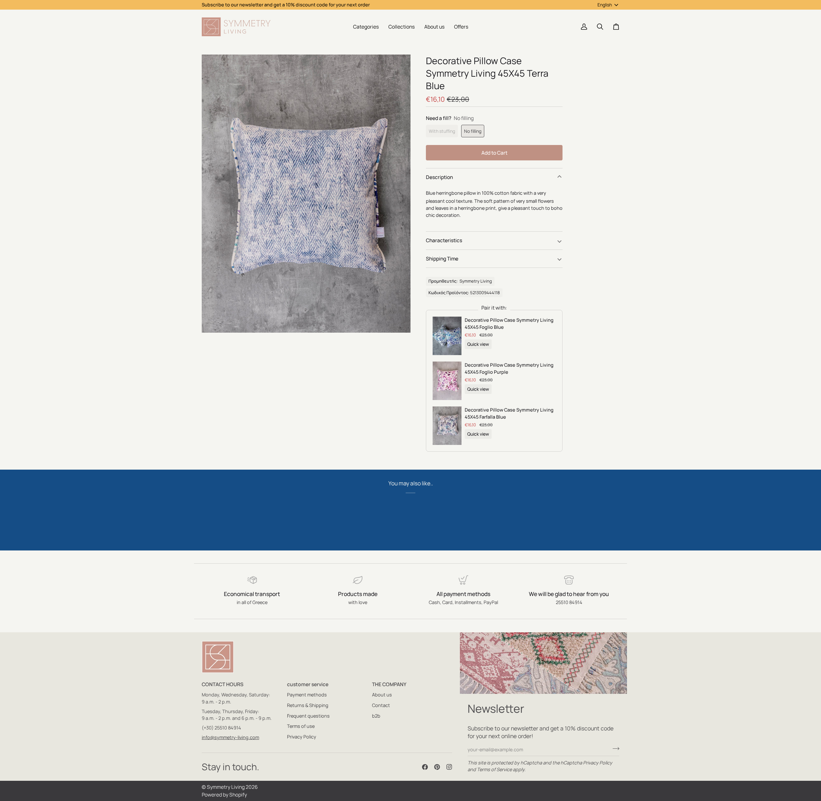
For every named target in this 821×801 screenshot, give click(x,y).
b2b (376, 716)
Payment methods (307, 695)
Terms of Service (494, 769)
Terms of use (301, 726)
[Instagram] (449, 767)
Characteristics (444, 240)
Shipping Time (442, 258)
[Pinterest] (437, 767)
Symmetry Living (226, 786)
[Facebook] (425, 767)
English (604, 5)
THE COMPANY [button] (389, 684)
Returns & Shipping (307, 705)
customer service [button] (307, 684)
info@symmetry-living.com (230, 737)
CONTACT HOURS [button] (222, 684)
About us (382, 695)
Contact (381, 705)
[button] (366, 27)
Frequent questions (308, 716)
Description (439, 177)
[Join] (614, 749)
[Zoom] (213, 320)
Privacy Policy (597, 763)
